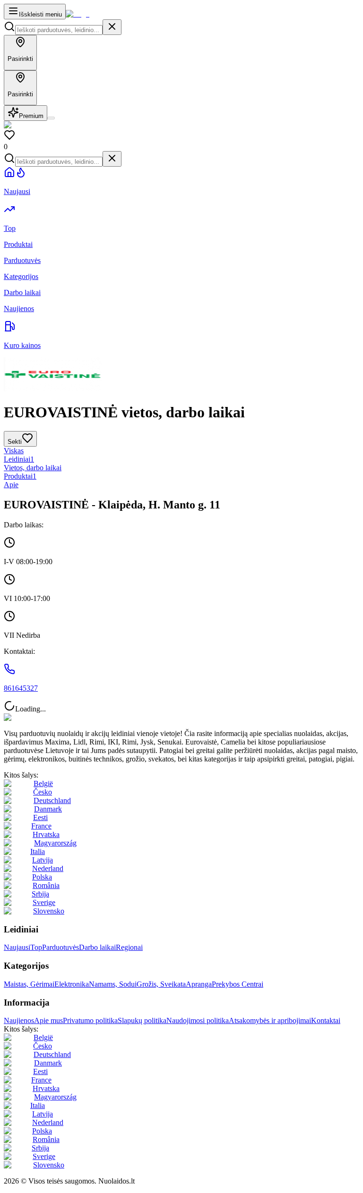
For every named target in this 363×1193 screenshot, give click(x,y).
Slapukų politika (142, 1020)
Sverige (44, 902)
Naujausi (17, 947)
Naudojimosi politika (197, 1020)
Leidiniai (19, 459)
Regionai (129, 947)
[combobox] (59, 30)
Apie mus (48, 1020)
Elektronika (71, 984)
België (43, 783)
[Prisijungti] (51, 118)
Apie (11, 485)
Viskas (14, 451)
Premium (31, 115)
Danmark (48, 809)
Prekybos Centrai (237, 984)
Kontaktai (325, 1020)
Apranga (199, 984)
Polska (42, 877)
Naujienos (19, 1020)
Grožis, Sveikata (161, 984)
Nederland (47, 868)
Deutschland (52, 800)
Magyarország (55, 843)
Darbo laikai (97, 947)
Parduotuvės (60, 947)
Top (36, 947)
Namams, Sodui (113, 984)
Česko (42, 792)
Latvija (42, 860)
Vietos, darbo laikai (32, 468)
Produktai (20, 476)
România (46, 885)
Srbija (40, 894)
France (41, 826)
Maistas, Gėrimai (29, 984)
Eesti (40, 817)
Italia (37, 851)
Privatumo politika (90, 1020)
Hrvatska (46, 834)
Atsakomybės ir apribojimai (270, 1020)
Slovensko (48, 911)
